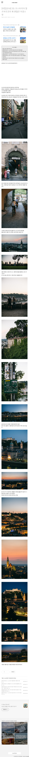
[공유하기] (6, 672)
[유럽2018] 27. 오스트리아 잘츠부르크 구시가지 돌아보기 (13, 54)
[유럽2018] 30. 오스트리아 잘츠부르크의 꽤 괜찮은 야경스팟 (14, 11)
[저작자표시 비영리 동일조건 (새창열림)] (18, 672)
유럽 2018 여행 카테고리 (7, 48)
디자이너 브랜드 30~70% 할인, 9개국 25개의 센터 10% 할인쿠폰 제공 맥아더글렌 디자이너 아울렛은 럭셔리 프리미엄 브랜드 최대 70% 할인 (9, 30)
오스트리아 (6, 678)
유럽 (2, 678)
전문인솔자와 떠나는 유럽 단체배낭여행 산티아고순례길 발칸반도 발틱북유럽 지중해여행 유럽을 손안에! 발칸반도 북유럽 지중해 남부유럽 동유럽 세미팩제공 (10, 41)
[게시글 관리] (8, 672)
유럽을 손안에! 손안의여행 (10, 38)
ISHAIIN (27, 756)
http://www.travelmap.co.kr (10, 24)
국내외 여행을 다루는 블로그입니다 (9, 706)
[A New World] (14, 3)
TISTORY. (20, 756)
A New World (5, 704)
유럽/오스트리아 (4, 17)
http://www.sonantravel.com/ (10, 35)
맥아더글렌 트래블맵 (9, 27)
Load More (14, 753)
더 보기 (26, 720)
